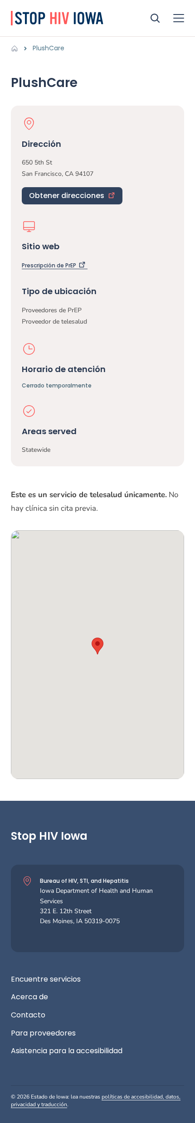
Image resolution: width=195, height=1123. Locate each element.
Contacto (28, 1015)
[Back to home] (17, 48)
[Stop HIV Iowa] (70, 18)
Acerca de (29, 997)
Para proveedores (43, 1033)
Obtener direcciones (66, 195)
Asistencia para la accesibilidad (66, 1051)
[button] (97, 646)
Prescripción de (49, 265)
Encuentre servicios (46, 979)
